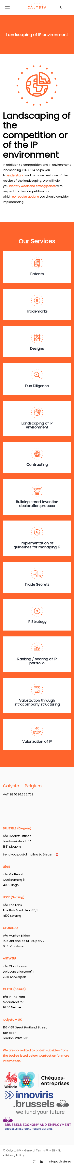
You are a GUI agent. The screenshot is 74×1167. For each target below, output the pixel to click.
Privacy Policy (15, 1155)
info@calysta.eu (60, 1161)
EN (53, 1150)
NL (59, 1150)
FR (47, 1150)
